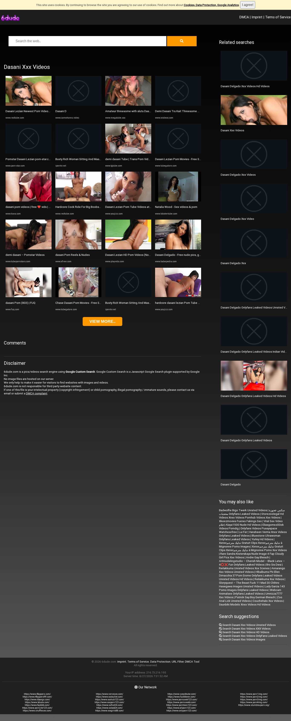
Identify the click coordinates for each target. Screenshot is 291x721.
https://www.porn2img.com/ (254, 696)
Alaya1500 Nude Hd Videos (243, 525)
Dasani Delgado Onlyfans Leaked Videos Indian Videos (255, 351)
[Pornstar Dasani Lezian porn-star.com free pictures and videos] (29, 152)
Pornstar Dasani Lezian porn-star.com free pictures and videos (45, 159)
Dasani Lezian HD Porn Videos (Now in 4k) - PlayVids (138, 255)
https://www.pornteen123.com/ (181, 705)
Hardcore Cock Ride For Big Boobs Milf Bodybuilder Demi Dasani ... (97, 207)
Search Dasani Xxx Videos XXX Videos (246, 628)
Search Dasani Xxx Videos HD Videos (245, 632)
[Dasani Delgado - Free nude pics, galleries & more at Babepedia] (178, 248)
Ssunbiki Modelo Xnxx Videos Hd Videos (244, 604)
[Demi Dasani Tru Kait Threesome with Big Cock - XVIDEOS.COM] (178, 105)
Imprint (257, 17)
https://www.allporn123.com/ (181, 708)
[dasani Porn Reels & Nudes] (78, 248)
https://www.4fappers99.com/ (37, 696)
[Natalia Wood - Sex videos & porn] (178, 200)
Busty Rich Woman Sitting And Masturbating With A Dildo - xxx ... (95, 159)
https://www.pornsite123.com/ (37, 708)
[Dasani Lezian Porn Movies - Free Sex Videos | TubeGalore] (178, 152)
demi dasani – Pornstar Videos (25, 255)
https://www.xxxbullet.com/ (109, 696)
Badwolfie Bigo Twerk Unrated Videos (243, 510)
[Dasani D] (78, 105)
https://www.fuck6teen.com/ (182, 696)
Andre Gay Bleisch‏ (257, 557)
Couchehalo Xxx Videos (268, 601)
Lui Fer (243, 532)
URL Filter (178, 661)
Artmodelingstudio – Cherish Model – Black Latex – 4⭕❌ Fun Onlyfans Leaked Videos (252, 562)
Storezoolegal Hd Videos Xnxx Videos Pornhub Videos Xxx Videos (251, 515)
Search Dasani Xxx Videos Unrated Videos (249, 625)
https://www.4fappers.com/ (37, 694)
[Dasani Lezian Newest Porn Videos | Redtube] (29, 105)
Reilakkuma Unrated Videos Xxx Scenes (244, 568)
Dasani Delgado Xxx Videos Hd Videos (245, 86)
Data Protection (160, 661)
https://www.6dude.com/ (37, 702)
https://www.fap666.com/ (37, 705)
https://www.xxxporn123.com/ (109, 702)
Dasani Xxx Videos (232, 130)
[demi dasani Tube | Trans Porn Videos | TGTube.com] (128, 152)
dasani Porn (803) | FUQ (20, 303)
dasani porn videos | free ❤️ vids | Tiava (30, 207)
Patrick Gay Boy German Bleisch (255, 597)
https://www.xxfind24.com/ (109, 705)
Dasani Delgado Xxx (233, 263)
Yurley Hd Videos (262, 539)
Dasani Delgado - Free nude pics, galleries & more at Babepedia (195, 255)
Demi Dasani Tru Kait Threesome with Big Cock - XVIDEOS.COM (195, 111)
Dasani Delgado (231, 484)
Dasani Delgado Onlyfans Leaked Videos (246, 440)
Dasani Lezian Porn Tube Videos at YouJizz (132, 207)
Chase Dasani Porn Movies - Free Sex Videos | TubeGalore (92, 303)
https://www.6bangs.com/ (37, 699)
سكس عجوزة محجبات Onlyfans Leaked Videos (252, 512)
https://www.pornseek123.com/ (181, 699)
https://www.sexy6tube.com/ (181, 694)
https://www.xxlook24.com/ (109, 708)
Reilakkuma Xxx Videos (269, 579)
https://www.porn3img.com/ (254, 699)
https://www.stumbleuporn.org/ (253, 705)
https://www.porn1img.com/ (254, 694)
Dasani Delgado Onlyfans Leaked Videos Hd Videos (253, 396)
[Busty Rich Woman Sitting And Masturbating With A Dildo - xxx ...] (78, 152)
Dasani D (60, 111)
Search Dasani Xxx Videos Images (243, 639)
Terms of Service (278, 17)
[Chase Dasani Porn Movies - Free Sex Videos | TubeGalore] (78, 296)
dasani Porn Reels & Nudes (72, 255)
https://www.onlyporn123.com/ (181, 710)
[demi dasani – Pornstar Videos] (29, 248)
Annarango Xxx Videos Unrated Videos (252, 570)
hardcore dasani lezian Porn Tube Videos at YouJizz (188, 303)
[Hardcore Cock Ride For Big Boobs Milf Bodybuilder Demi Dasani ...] (78, 200)
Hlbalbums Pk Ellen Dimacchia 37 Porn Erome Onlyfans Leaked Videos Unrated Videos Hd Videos (250, 575)
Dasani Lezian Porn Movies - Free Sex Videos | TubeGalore (192, 159)
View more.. (102, 321)
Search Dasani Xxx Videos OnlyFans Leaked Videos (254, 636)
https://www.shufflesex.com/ (37, 710)
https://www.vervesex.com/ (109, 694)
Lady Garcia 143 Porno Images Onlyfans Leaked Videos (252, 588)
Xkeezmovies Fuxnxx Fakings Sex (240, 521)
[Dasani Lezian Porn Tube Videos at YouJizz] (128, 200)
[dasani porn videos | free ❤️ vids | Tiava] (29, 200)
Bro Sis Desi (273, 564)
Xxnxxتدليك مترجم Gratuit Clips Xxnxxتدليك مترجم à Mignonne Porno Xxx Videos (253, 548)
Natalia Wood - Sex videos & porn (176, 207)
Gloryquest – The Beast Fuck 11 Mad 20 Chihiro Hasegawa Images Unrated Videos (249, 584)
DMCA (244, 17)
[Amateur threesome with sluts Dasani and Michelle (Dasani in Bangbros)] (128, 105)
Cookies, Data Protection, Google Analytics (211, 5)
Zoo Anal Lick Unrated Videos (250, 599)
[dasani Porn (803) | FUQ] (29, 296)
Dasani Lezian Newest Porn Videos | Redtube (34, 111)
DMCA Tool (192, 661)
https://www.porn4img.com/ (254, 702)
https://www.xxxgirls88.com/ (109, 710)
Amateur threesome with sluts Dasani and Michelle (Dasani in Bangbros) (150, 111)
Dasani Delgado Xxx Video (237, 219)
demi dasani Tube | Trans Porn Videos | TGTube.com (138, 159)
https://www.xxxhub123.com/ (109, 699)
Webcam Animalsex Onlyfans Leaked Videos (250, 591)
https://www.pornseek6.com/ (181, 702)
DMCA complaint (36, 393)
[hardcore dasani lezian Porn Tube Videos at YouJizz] (178, 296)
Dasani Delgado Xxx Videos (238, 175)
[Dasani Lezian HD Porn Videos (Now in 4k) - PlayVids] (128, 248)
